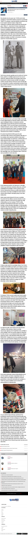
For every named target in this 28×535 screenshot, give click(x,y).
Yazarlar (2, 527)
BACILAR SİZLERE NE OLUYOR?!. (14, 446)
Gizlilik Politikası (3, 529)
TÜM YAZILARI (25, 444)
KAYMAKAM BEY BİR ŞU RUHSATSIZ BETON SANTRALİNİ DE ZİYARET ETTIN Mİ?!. (13, 3)
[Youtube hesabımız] (20, 493)
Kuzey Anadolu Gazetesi (4, 506)
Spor (2, 511)
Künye (2, 528)
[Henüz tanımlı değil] (23, 6)
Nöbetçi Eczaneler (3, 518)
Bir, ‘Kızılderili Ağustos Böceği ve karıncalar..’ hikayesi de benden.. (14, 448)
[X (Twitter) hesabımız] (18, 493)
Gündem (2, 509)
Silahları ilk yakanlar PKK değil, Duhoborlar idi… (14, 450)
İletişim (2, 530)
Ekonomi (2, 510)
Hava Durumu (3, 519)
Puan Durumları (3, 520)
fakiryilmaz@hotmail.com (11, 6)
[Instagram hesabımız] (19, 493)
